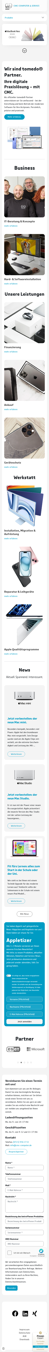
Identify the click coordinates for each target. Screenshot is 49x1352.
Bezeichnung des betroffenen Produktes (24, 1216)
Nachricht (10, 1196)
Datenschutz (24, 1332)
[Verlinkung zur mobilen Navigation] (7, 8)
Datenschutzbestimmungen (21, 981)
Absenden (11, 1287)
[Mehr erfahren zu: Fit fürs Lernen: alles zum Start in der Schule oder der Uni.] (24, 848)
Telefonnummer (13, 1173)
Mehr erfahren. (14, 116)
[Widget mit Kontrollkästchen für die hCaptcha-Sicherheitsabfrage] (25, 1253)
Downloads (24, 1339)
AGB (24, 1336)
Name (8, 1162)
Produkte (9, 17)
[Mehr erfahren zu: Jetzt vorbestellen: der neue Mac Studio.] (24, 776)
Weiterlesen (16, 753)
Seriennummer (12, 1227)
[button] (24, 34)
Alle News (24, 913)
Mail (8, 1185)
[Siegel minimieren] (46, 1333)
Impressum (24, 1329)
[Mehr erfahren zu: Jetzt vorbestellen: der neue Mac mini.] (24, 697)
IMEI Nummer (12, 1238)
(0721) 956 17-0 (21, 1141)
